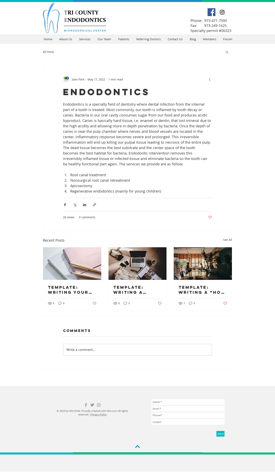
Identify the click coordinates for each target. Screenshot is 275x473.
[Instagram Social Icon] (222, 12)
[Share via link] (94, 205)
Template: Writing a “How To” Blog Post (202, 290)
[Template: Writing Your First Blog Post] (72, 263)
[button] (227, 52)
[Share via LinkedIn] (85, 205)
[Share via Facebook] (65, 205)
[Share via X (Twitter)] (75, 205)
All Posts (48, 52)
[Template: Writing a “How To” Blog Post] (203, 263)
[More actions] (209, 79)
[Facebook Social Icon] (211, 12)
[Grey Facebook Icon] (85, 404)
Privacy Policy (98, 414)
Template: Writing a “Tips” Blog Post (131, 290)
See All (227, 240)
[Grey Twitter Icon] (92, 404)
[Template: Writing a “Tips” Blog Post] (138, 263)
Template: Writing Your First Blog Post (68, 290)
